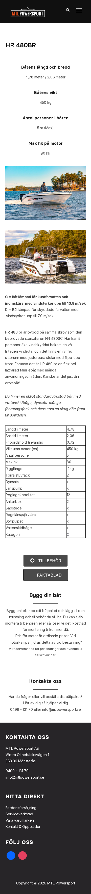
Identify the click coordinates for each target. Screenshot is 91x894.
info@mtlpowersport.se (25, 777)
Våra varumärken (20, 820)
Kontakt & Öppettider (23, 826)
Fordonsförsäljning (21, 808)
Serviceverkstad (19, 814)
